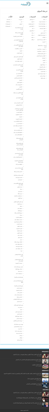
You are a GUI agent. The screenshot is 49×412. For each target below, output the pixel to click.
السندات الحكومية (19, 114)
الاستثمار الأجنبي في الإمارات (19, 70)
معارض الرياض (19, 288)
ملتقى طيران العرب (18, 311)
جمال (21, 189)
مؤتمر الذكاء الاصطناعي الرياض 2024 (19, 260)
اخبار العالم (32, 19)
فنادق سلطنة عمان (18, 244)
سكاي (21, 206)
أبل (21, 21)
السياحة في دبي (19, 123)
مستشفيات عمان (19, 273)
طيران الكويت (19, 233)
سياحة (32, 35)
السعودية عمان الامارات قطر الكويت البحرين (19, 109)
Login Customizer (42, 21)
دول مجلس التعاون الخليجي (18, 201)
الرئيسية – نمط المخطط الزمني (42, 46)
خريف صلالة (20, 193)
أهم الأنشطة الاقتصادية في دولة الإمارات (18, 40)
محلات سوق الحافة (18, 269)
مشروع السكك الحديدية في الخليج (18, 281)
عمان (21, 239)
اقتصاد (32, 21)
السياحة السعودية (19, 119)
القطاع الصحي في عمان (18, 132)
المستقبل (8, 26)
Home (44, 19)
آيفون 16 (20, 19)
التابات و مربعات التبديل (41, 39)
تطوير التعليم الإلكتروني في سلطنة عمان (18, 184)
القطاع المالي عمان (18, 134)
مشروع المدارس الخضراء (18, 285)
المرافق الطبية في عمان (17, 157)
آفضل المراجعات (42, 28)
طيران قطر (20, 237)
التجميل (20, 80)
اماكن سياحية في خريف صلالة (19, 169)
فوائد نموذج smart (19, 246)
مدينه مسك (20, 271)
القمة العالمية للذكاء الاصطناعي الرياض (19, 144)
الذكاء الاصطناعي (19, 105)
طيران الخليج (19, 226)
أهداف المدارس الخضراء (17, 36)
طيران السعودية (19, 228)
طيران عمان (20, 235)
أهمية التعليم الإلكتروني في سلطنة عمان (18, 46)
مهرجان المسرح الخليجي (17, 320)
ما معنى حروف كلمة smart (18, 266)
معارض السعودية (19, 290)
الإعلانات (43, 37)
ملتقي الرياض (19, 314)
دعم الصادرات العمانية (18, 195)
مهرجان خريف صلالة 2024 (18, 324)
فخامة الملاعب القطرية (36, 364)
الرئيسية (43, 41)
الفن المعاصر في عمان (18, 130)
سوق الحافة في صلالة (18, 212)
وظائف (32, 39)
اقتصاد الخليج (19, 58)
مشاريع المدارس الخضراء (18, 277)
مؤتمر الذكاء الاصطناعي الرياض (19, 255)
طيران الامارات (19, 224)
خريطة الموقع (43, 64)
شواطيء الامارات (19, 217)
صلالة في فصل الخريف (18, 221)
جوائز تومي (20, 191)
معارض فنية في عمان (18, 294)
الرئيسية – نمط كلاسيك (41, 51)
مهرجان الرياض (19, 318)
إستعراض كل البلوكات (41, 35)
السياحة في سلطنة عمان (17, 125)
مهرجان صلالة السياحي (18, 326)
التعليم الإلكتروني (19, 89)
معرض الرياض (19, 301)
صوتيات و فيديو (42, 75)
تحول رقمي (20, 179)
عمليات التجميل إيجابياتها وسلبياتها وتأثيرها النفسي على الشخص (28, 359)
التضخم (20, 86)
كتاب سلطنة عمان (19, 248)
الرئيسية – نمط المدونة (41, 49)
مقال (21, 309)
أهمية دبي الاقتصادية (18, 48)
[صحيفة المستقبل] (24, 3)
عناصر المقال (43, 78)
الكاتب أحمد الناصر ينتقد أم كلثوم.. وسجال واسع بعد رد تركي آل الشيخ (27, 354)
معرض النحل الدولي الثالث (18, 305)
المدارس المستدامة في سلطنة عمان (19, 154)
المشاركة (43, 58)
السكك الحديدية (19, 112)
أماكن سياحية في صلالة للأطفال (19, 33)
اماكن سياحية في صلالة (18, 171)
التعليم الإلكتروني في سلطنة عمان (18, 93)
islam (9, 19)
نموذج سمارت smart (18, 331)
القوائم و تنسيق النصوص (41, 55)
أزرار (44, 30)
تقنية (33, 28)
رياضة (33, 32)
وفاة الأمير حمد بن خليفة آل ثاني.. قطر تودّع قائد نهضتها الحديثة (28, 397)
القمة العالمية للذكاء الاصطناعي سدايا (19, 149)
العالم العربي (31, 26)
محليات (32, 37)
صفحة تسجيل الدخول (41, 73)
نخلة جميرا (20, 328)
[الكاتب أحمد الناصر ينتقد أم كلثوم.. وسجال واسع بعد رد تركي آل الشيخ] (45, 356)
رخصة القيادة (19, 204)
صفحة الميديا (43, 71)
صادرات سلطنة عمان (18, 219)
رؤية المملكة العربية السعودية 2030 (34, 378)
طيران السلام (19, 230)
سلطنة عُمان (19, 208)
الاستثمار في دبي (19, 73)
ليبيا (21, 250)
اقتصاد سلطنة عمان (18, 61)
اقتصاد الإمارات (19, 53)
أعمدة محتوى (43, 32)
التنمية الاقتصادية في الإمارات (19, 98)
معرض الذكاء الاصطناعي (17, 299)
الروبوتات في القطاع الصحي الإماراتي (33, 383)
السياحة (20, 116)
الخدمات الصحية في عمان (18, 102)
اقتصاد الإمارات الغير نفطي (18, 56)
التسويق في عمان (19, 84)
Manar (9, 21)
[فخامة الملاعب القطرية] (45, 366)
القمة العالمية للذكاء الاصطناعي (19, 139)
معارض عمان (19, 292)
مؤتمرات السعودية (18, 263)
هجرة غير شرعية (19, 333)
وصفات (20, 335)
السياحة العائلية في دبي (18, 121)
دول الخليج (20, 198)
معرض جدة (20, 307)
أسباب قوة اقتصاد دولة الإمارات (19, 28)
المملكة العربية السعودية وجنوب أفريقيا (19, 161)
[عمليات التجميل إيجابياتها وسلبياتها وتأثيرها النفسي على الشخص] (45, 361)
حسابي (44, 62)
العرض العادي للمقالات (41, 53)
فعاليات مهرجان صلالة (18, 241)
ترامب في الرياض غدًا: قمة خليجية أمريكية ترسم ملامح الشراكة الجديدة (27, 402)
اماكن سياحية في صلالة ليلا (18, 175)
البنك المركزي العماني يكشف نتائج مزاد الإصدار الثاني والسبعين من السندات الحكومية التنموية (22, 373)
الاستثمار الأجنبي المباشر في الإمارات (18, 65)
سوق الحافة (20, 210)
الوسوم (44, 60)
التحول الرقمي (19, 82)
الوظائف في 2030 (19, 164)
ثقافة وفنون (32, 30)
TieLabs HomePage (42, 26)
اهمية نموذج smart (19, 177)
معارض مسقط (19, 297)
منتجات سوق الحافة (18, 316)
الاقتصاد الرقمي (19, 75)
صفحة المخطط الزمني (41, 69)
